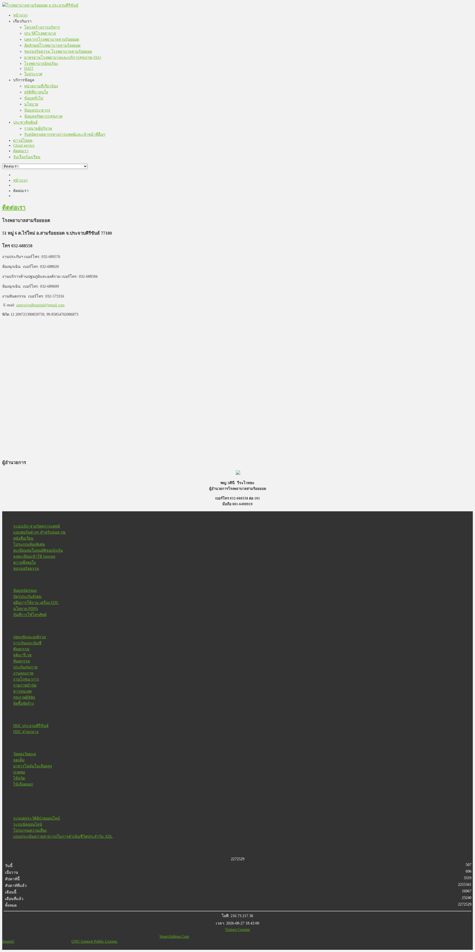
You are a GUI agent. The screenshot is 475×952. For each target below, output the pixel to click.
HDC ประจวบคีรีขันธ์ (31, 726)
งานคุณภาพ (23, 673)
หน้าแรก (20, 180)
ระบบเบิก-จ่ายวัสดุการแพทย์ (36, 526)
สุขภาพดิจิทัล (24, 697)
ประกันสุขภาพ (25, 667)
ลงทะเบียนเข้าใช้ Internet (34, 556)
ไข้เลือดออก (23, 784)
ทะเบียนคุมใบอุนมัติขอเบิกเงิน (38, 550)
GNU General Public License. (94, 941)
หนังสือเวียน (23, 538)
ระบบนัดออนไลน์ (27, 824)
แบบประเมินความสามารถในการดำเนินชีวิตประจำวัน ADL (63, 836)
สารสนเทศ (22, 691)
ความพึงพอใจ (24, 562)
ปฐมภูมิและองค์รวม (29, 637)
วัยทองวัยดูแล (24, 754)
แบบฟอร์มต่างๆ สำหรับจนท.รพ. (39, 532)
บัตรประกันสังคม (27, 597)
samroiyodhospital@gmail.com (40, 305)
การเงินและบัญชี (27, 643)
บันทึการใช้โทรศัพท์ (29, 615)
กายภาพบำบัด (25, 685)
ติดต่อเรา (14, 207)
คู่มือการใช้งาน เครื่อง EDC (36, 603)
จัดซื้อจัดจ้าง (23, 703)
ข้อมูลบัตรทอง (25, 591)
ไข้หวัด (19, 778)
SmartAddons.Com (174, 936)
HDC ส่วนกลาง (25, 732)
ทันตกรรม (21, 661)
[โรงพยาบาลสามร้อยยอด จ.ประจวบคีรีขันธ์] (40, 5)
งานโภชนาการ (26, 679)
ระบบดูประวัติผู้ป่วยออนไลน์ (36, 818)
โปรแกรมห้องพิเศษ (29, 544)
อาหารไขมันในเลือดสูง (32, 766)
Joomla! (8, 941)
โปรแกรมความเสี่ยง (30, 830)
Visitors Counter (237, 930)
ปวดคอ (19, 772)
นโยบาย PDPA (25, 609)
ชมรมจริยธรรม (26, 569)
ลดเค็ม (18, 760)
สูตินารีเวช (22, 655)
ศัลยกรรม (21, 649)
